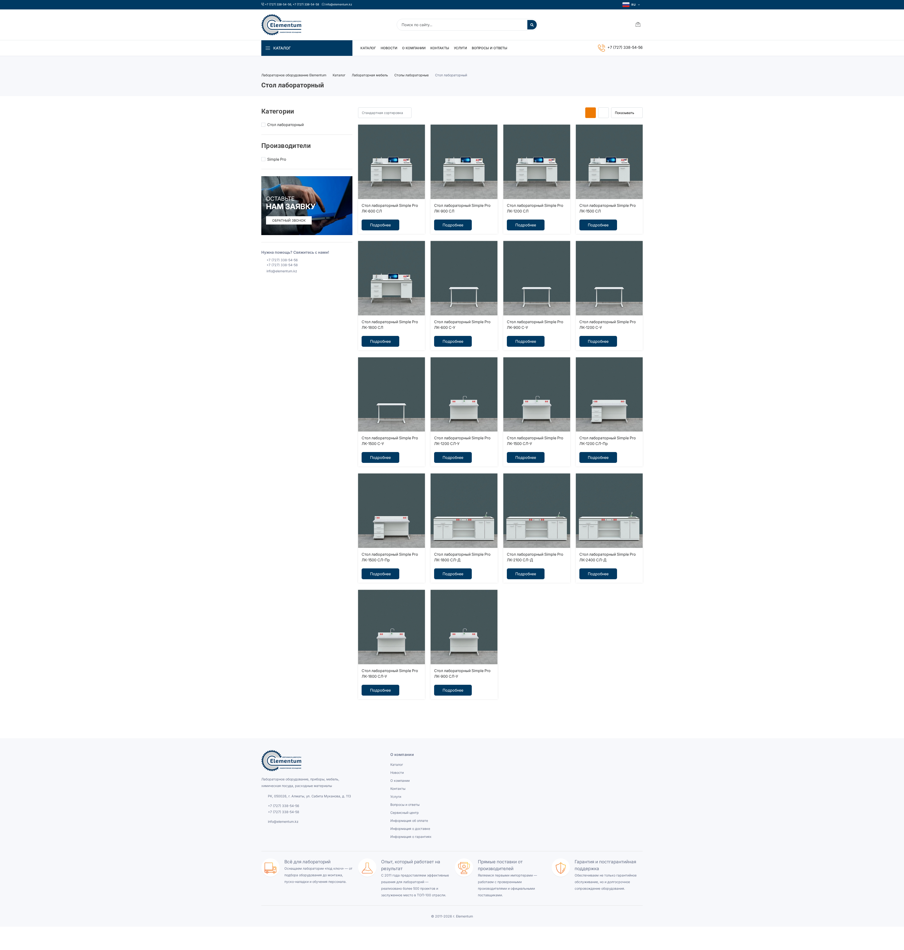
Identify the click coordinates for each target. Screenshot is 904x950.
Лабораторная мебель (370, 75)
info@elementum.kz (338, 4)
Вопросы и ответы (489, 48)
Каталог (368, 48)
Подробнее (380, 225)
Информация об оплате (409, 821)
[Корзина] (638, 25)
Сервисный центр (404, 813)
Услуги (460, 48)
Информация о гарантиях (411, 837)
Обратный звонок (289, 220)
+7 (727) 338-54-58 (306, 4)
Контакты (439, 48)
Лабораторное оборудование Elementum (293, 75)
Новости (389, 48)
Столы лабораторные (411, 75)
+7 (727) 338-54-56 (278, 4)
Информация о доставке (410, 829)
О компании (414, 48)
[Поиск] (532, 24)
